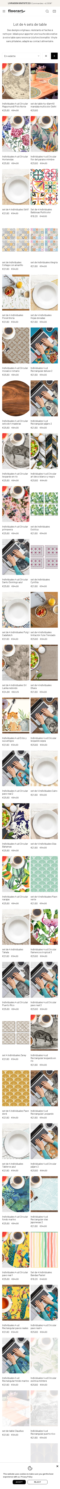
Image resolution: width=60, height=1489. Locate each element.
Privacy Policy (26, 1476)
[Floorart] (17, 11)
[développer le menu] (4, 11)
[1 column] (46, 55)
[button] (54, 11)
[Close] (57, 1466)
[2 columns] (54, 55)
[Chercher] (47, 11)
